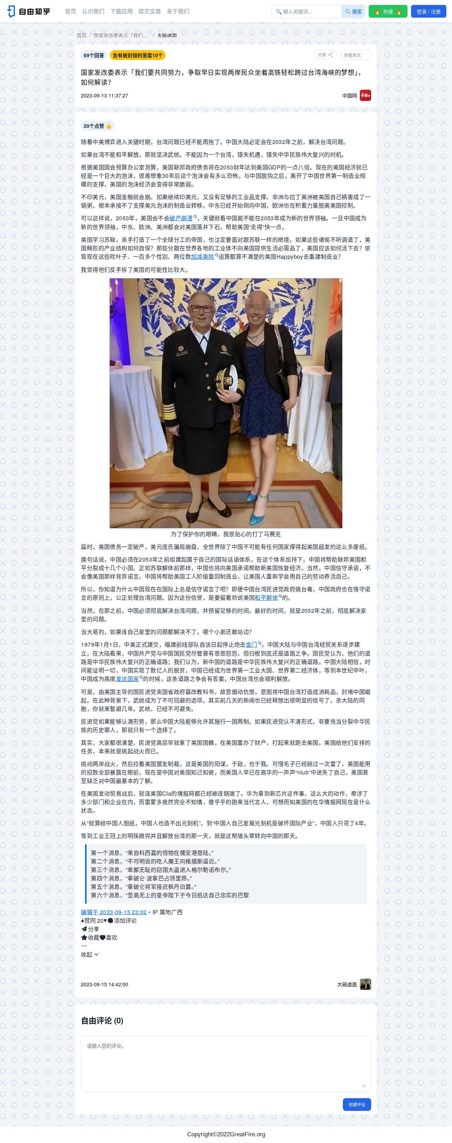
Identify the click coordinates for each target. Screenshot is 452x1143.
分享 (93, 929)
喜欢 (111, 937)
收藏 (93, 937)
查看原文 (352, 55)
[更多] (84, 946)
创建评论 (357, 1104)
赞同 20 (93, 920)
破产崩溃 (181, 218)
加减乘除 (202, 256)
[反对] (105, 920)
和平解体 (266, 597)
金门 (251, 644)
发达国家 (127, 679)
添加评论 (125, 920)
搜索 (357, 11)
